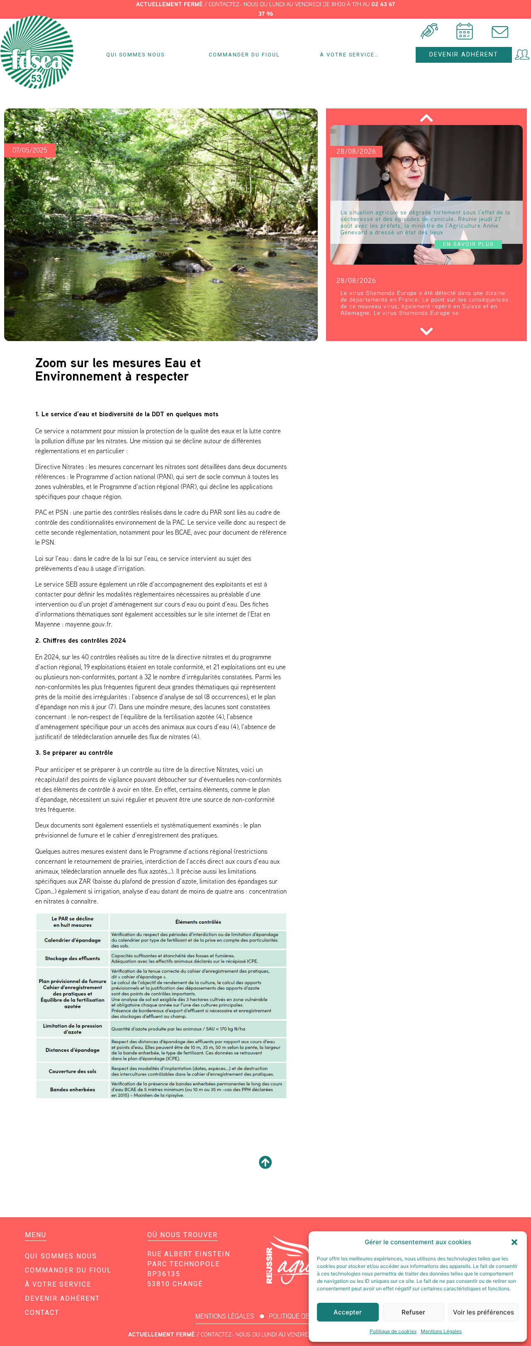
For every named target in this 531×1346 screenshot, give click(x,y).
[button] (514, 1242)
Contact (42, 1313)
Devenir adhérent (62, 1298)
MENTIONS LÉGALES (224, 1316)
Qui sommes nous (135, 55)
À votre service (58, 1284)
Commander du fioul (244, 55)
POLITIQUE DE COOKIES (302, 1316)
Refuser (413, 1312)
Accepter (348, 1312)
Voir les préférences (483, 1312)
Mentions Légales (441, 1331)
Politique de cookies (393, 1331)
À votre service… (349, 55)
